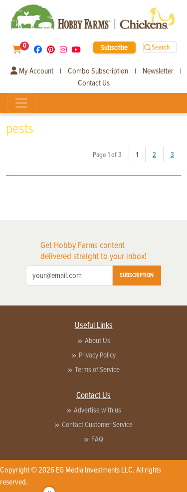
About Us (97, 340)
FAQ (97, 439)
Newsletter (158, 71)
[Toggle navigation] (21, 103)
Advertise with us (97, 410)
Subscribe (114, 47)
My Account (35, 71)
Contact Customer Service (97, 424)
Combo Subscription (98, 71)
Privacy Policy (97, 355)
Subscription (137, 275)
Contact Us (94, 83)
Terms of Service (97, 369)
